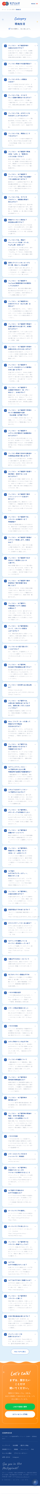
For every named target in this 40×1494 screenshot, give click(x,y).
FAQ (32, 1449)
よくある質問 (11, 9)
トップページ (6, 1445)
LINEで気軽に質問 (20, 1407)
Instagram (16, 1457)
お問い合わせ (6, 1457)
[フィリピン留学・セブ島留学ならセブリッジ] (11, 4)
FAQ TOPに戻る (20, 1352)
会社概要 (15, 1445)
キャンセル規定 (6, 1453)
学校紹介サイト (6, 1449)
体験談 (16, 1449)
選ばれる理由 (25, 1445)
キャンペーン (25, 1449)
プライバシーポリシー (20, 1453)
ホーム (4, 9)
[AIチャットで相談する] (35, 1482)
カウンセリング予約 (19, 1414)
